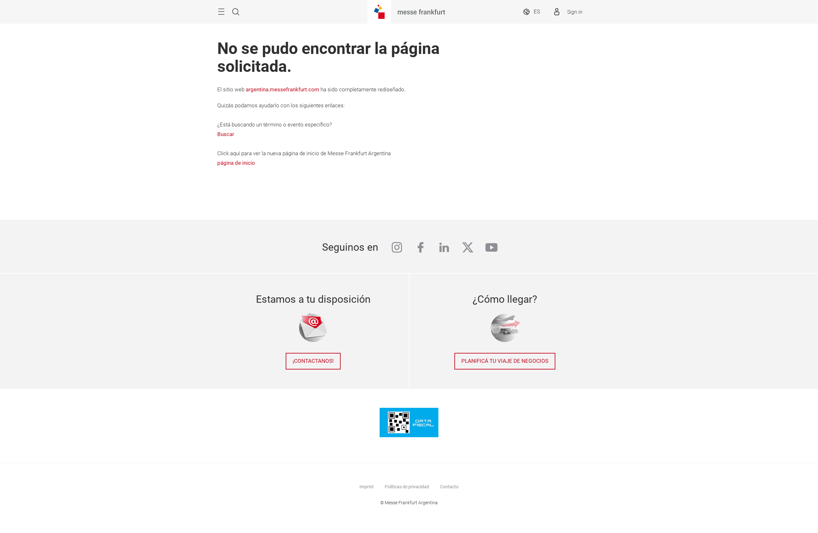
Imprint (366, 486)
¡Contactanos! (313, 361)
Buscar (225, 134)
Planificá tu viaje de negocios (504, 361)
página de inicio (236, 163)
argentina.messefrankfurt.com (282, 90)
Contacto (449, 486)
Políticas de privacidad (407, 486)
